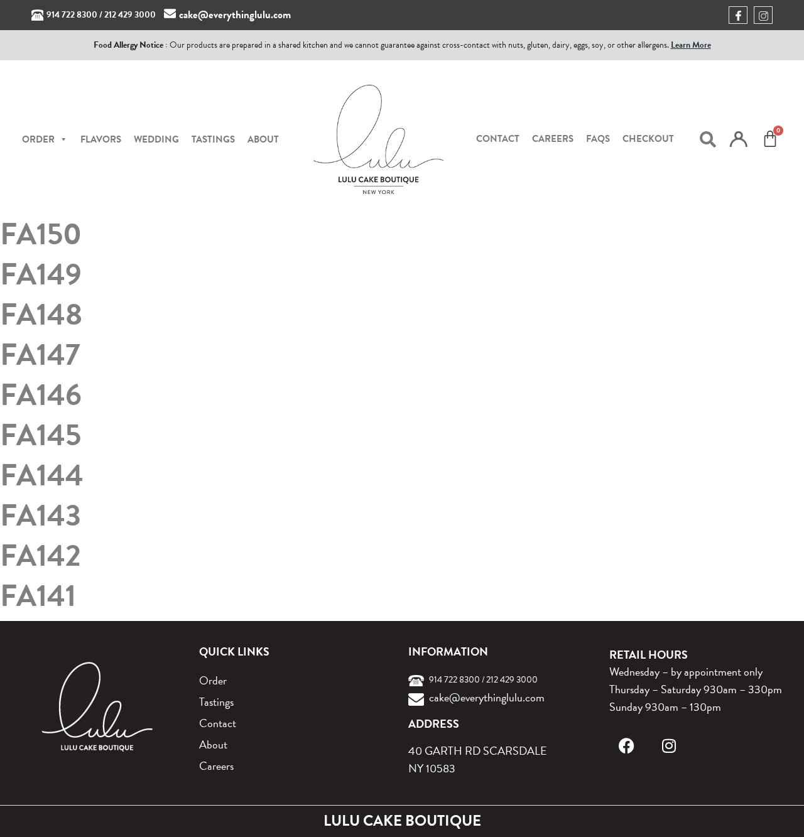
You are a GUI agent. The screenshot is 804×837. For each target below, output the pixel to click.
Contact (497, 139)
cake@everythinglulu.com (235, 15)
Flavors (100, 139)
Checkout (648, 139)
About (263, 139)
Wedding (156, 139)
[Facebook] (626, 745)
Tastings (213, 139)
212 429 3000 (130, 14)
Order (213, 680)
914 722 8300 (71, 14)
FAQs (598, 139)
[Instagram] (669, 745)
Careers (552, 139)
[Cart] (770, 139)
